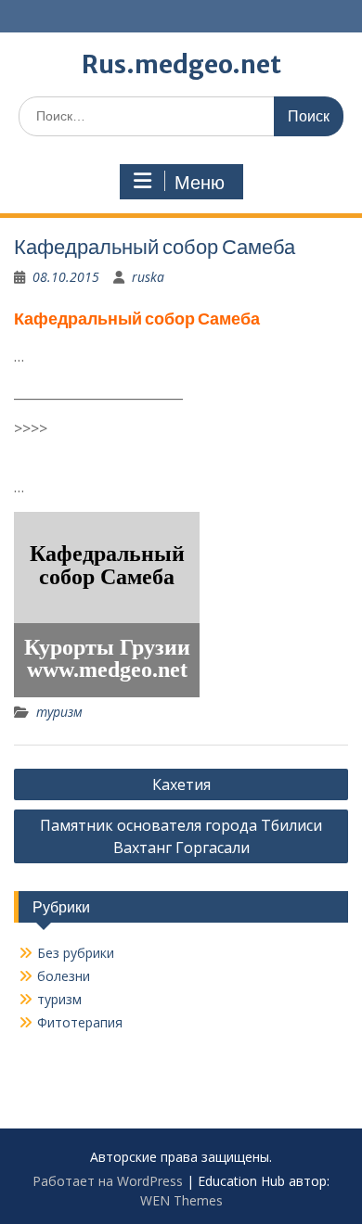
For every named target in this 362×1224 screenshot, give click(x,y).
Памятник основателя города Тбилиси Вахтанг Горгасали (181, 836)
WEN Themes (181, 1200)
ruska (148, 277)
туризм (59, 711)
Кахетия (181, 784)
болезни (63, 976)
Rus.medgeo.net (181, 64)
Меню (200, 182)
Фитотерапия (80, 1022)
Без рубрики (75, 953)
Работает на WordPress (107, 1181)
